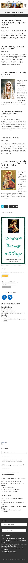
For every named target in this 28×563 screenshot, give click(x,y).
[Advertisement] (14, 381)
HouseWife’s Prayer (6, 306)
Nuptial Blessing (5, 317)
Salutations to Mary (10, 137)
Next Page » (15, 206)
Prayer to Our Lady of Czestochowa (15, 538)
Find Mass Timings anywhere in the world (12, 465)
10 (10, 206)
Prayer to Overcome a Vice (8, 311)
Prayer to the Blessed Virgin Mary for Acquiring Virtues (13, 22)
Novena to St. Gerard (10, 551)
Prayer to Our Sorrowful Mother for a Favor (12, 112)
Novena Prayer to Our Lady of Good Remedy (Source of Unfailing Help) (13, 163)
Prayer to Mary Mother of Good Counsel (12, 47)
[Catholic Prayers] (1, 444)
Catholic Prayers (14, 2)
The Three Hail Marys (7, 309)
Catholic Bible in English (7, 474)
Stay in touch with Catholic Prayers (10, 281)
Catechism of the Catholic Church (10, 472)
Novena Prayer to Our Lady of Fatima (13, 73)
